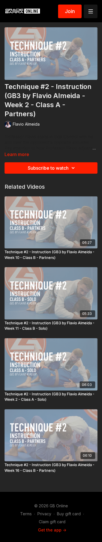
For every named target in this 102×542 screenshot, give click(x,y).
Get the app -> (52, 530)
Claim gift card (52, 521)
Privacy (44, 513)
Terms (26, 513)
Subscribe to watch (48, 168)
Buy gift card (69, 513)
